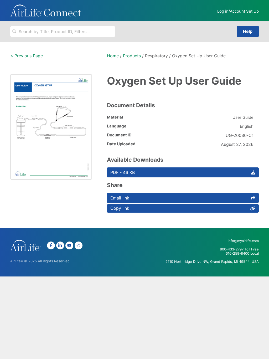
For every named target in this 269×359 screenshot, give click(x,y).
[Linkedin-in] (60, 245)
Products (132, 55)
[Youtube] (69, 245)
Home (113, 55)
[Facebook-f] (51, 245)
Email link (119, 198)
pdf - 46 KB (122, 172)
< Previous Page (26, 55)
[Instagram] (78, 245)
